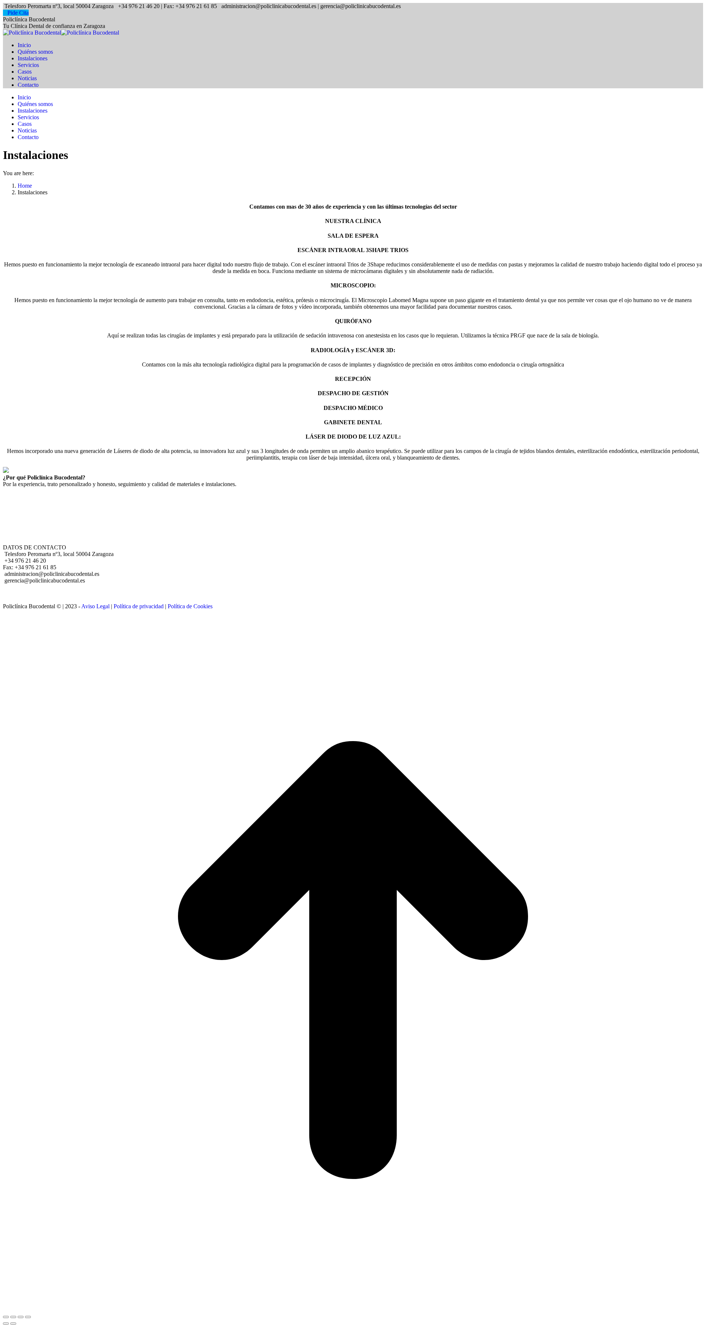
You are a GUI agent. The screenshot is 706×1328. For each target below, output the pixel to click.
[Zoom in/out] (28, 1317)
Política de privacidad (139, 606)
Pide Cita (18, 13)
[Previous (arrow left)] (6, 1323)
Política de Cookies (190, 606)
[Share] (13, 1317)
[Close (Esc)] (6, 1317)
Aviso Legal (95, 606)
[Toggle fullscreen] (21, 1317)
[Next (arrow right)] (13, 1323)
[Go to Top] (353, 1308)
